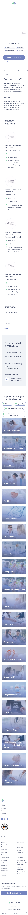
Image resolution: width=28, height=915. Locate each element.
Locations (3, 813)
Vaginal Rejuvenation (20, 868)
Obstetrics (3, 875)
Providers (3, 811)
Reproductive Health (20, 843)
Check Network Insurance (14, 61)
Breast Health (4, 852)
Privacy (10, 912)
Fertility (3, 855)
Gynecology (4, 860)
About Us (3, 808)
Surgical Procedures (20, 851)
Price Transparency (4, 912)
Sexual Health (20, 847)
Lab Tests (3, 863)
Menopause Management (4, 869)
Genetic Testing (5, 857)
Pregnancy (19, 840)
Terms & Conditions (16, 912)
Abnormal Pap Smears (4, 846)
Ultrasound (19, 855)
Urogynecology (21, 857)
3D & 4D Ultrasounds (4, 841)
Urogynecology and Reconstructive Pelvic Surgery (22, 862)
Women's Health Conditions (21, 873)
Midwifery (3, 873)
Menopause (4, 865)
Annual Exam (4, 849)
